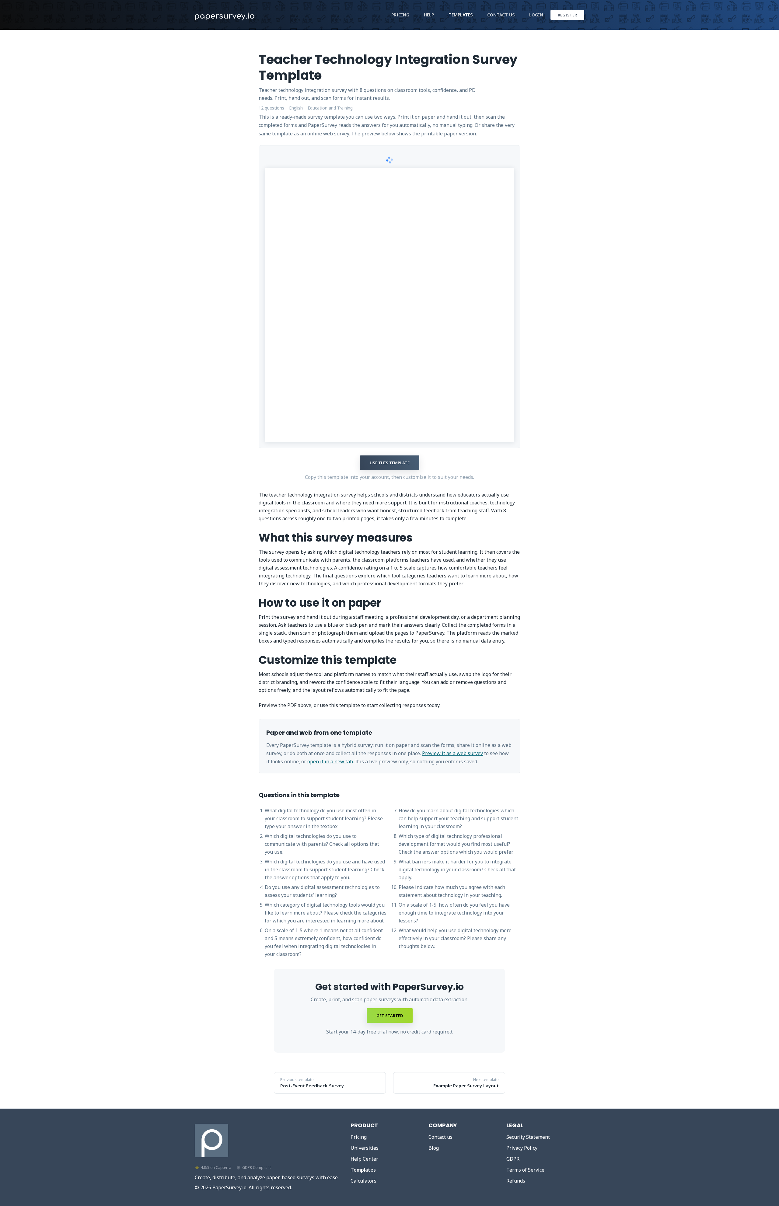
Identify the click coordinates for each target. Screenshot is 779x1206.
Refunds (515, 1180)
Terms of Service (525, 1169)
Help (429, 15)
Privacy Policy (521, 1148)
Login (536, 15)
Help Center (364, 1158)
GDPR (512, 1158)
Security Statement (528, 1137)
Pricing (400, 15)
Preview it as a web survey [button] (452, 753)
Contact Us (501, 15)
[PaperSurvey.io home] (240, 15)
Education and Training (330, 108)
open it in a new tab (330, 761)
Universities (365, 1148)
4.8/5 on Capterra (216, 1167)
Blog (433, 1148)
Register (567, 15)
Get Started (389, 1015)
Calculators (363, 1180)
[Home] (211, 1139)
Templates (461, 15)
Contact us (440, 1137)
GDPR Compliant (256, 1167)
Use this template (390, 462)
